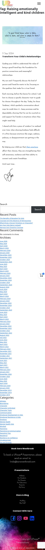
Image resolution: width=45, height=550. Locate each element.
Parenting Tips (5, 433)
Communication (6, 413)
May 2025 (3, 266)
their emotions (32, 147)
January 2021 (5, 372)
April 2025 (3, 269)
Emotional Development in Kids (11, 415)
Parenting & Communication (10, 431)
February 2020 (5, 386)
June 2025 (3, 264)
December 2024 (5, 278)
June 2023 (3, 312)
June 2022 (3, 340)
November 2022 (6, 328)
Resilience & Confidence (9, 438)
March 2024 (4, 296)
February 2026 (5, 250)
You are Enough (6, 442)
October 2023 (5, 308)
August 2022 (4, 335)
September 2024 (6, 285)
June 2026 (3, 241)
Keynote (22, 485)
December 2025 (5, 255)
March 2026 (4, 248)
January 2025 (5, 276)
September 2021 (6, 358)
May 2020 (3, 381)
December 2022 (5, 326)
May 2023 (3, 315)
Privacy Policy (12, 539)
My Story (22, 487)
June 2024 (3, 289)
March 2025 (4, 271)
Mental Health (5, 422)
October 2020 (5, 376)
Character (3, 406)
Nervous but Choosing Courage (11, 227)
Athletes (3, 401)
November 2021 (6, 354)
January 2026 (5, 253)
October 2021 (5, 356)
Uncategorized (5, 440)
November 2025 (6, 257)
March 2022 (4, 347)
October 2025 (5, 260)
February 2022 (5, 349)
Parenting (3, 429)
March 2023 (4, 319)
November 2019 (6, 393)
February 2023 (5, 321)
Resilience (3, 436)
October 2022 (5, 331)
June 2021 (3, 360)
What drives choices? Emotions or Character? (16, 223)
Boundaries (4, 403)
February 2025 (5, 273)
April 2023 (3, 317)
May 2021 (3, 363)
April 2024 (3, 294)
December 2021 (5, 351)
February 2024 (5, 299)
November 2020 (6, 374)
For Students (22, 478)
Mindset (3, 426)
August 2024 (4, 287)
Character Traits (6, 410)
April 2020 (3, 383)
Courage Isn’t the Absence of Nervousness (15, 221)
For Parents (22, 480)
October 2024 (5, 282)
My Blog (22, 501)
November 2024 (6, 280)
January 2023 (5, 324)
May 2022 (3, 342)
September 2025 (6, 262)
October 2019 (5, 395)
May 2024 (3, 292)
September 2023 (6, 310)
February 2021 (5, 370)
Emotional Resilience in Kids (10, 417)
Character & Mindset (7, 408)
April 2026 (3, 246)
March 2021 (4, 367)
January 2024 (5, 301)
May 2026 (3, 244)
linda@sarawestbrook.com (22, 462)
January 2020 (5, 388)
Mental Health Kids (7, 424)
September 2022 (6, 333)
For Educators (22, 483)
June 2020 (3, 379)
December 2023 (5, 303)
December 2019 (5, 390)
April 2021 (3, 365)
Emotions (3, 419)
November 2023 (6, 305)
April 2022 (3, 344)
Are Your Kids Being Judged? (10, 225)
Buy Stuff (22, 503)
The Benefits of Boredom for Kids (12, 218)
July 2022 (3, 338)
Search (3, 204)
